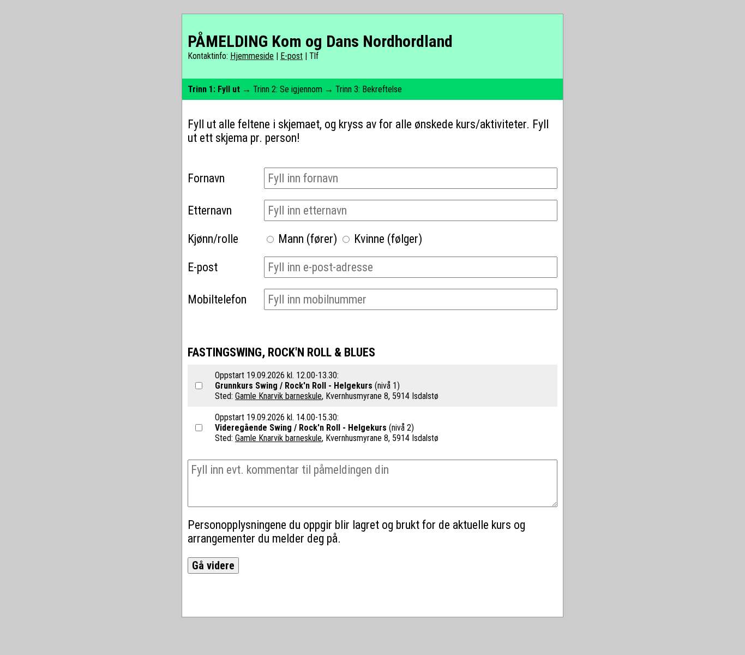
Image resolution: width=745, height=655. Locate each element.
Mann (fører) (307, 239)
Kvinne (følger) (388, 239)
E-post (291, 56)
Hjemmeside (252, 56)
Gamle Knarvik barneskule (278, 396)
